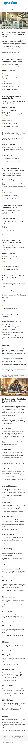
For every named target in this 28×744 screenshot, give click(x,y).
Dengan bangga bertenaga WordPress (9, 742)
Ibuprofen (13, 234)
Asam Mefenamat (15, 269)
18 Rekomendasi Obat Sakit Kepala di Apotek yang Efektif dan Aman (14, 401)
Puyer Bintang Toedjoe (16, 161)
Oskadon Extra (14, 308)
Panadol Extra (14, 89)
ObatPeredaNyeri (16, 737)
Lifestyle (16, 375)
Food (17, 736)
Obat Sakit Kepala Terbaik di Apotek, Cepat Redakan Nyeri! (13, 35)
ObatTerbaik (11, 376)
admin (12, 375)
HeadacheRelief (5, 737)
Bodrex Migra (14, 126)
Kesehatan (22, 375)
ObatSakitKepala (5, 376)
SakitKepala (4, 738)
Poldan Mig (13, 198)
